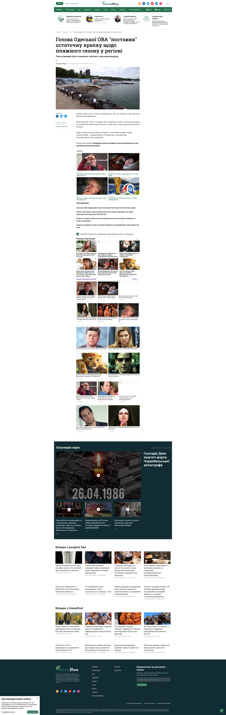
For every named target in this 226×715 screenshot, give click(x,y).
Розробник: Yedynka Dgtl (163, 703)
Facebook (101, 234)
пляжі (58, 122)
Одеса (63, 122)
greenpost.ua (97, 710)
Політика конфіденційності (134, 703)
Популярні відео (68, 447)
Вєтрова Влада (61, 63)
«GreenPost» (81, 709)
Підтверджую (32, 712)
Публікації (70, 9)
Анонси (122, 9)
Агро (105, 9)
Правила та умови (149, 703)
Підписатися (142, 685)
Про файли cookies (8, 712)
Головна (58, 32)
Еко (79, 9)
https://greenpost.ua (155, 709)
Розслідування (134, 9)
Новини (59, 9)
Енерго (97, 9)
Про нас (117, 667)
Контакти (117, 670)
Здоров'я (87, 9)
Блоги (113, 9)
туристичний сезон (61, 126)
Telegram (129, 234)
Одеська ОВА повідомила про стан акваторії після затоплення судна (106, 208)
